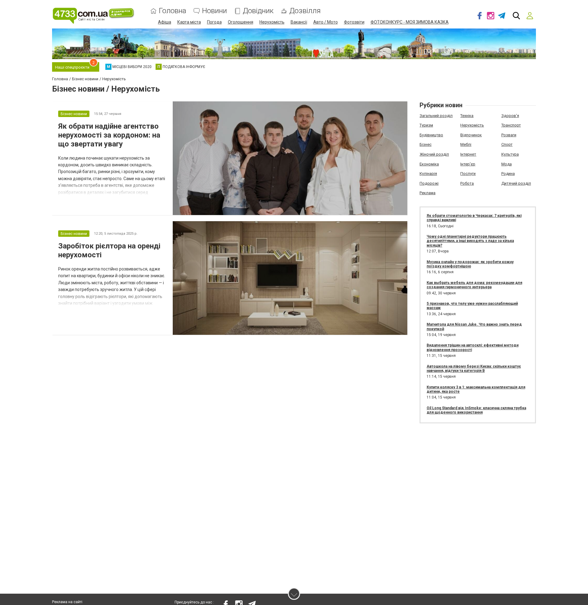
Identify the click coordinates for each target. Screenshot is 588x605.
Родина (508, 173)
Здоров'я (510, 115)
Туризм (426, 125)
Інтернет (468, 154)
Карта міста (189, 22)
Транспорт (511, 125)
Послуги (468, 173)
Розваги (508, 135)
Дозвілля (305, 11)
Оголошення (240, 22)
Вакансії (299, 22)
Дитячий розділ (516, 183)
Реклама (427, 193)
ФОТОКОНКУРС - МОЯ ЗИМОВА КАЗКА (410, 22)
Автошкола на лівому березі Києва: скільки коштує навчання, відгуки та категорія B (474, 368)
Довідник (258, 11)
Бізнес (426, 144)
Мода (506, 164)
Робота (467, 183)
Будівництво (431, 135)
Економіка (429, 164)
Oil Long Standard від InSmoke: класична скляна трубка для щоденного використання (476, 410)
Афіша (164, 22)
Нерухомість (272, 22)
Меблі (465, 144)
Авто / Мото (325, 22)
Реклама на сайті (67, 602)
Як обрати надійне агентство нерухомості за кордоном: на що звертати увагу (109, 135)
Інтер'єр (467, 164)
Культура (510, 154)
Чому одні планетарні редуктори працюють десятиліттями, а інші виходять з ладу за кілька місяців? (470, 241)
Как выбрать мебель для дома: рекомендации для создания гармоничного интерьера (474, 285)
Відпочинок (471, 135)
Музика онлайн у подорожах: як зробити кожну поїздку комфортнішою (470, 264)
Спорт (507, 144)
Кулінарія (428, 173)
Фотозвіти (354, 22)
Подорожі (429, 183)
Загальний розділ (436, 115)
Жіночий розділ (434, 154)
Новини (214, 11)
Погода (214, 22)
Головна (172, 11)
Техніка (466, 115)
